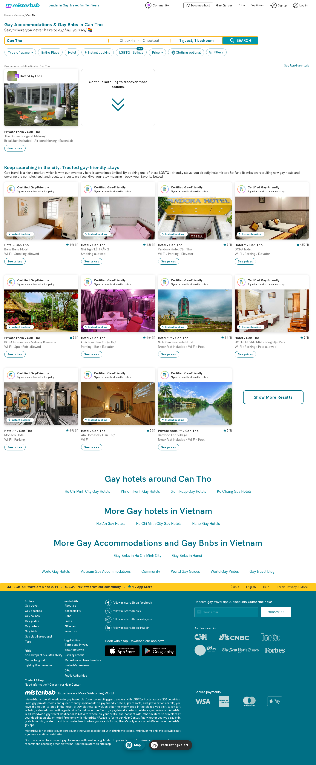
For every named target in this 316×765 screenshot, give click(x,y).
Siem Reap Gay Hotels (188, 491)
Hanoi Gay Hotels (206, 523)
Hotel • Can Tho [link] (16, 245)
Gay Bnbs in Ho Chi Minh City (137, 555)
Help (266, 587)
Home (7, 15)
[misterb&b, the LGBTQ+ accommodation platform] (21, 5)
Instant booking (99, 52)
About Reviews (74, 650)
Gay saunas (32, 616)
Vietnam (19, 15)
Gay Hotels (257, 5)
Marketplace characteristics (83, 660)
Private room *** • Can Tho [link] (178, 431)
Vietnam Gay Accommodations (106, 571)
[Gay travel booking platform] (40, 692)
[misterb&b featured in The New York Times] (240, 650)
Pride (242, 5)
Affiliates (70, 626)
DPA (67, 670)
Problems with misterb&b (80, 718)
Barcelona (84, 710)
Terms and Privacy (76, 645)
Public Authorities (76, 675)
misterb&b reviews (77, 665)
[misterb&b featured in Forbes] (275, 650)
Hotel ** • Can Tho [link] (248, 245)
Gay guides (32, 621)
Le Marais (144, 710)
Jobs (68, 616)
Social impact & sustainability (43, 655)
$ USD (235, 587)
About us (70, 605)
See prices (15, 148)
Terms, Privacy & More (292, 587)
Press (68, 621)
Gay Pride (31, 631)
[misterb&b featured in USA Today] (205, 650)
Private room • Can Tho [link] (22, 132)
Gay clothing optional (38, 636)
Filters (218, 52)
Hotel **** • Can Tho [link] (173, 338)
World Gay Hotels (55, 571)
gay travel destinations (61, 714)
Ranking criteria (74, 655)
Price (156, 52)
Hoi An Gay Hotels (110, 523)
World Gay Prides (225, 571)
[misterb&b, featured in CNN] (201, 637)
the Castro (101, 710)
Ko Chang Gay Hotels (234, 491)
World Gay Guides (185, 571)
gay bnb (175, 718)
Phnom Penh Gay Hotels (140, 491)
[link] (70, 123)
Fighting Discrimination (39, 665)
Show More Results (273, 397)
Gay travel (31, 605)
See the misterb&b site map (93, 744)
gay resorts (134, 703)
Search (244, 40)
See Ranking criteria (297, 65)
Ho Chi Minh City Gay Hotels (87, 491)
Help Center (73, 684)
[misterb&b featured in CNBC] (234, 637)
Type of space (19, 52)
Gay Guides (224, 5)
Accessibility (73, 611)
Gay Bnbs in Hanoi (187, 555)
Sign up (282, 5)
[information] (17, 76)
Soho (31, 710)
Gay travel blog (262, 571)
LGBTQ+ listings (131, 52)
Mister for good (35, 660)
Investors (71, 631)
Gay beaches (33, 611)
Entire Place (50, 52)
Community (161, 5)
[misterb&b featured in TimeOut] (270, 637)
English (251, 587)
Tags (28, 642)
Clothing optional (188, 52)
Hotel (72, 52)
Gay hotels (32, 626)
